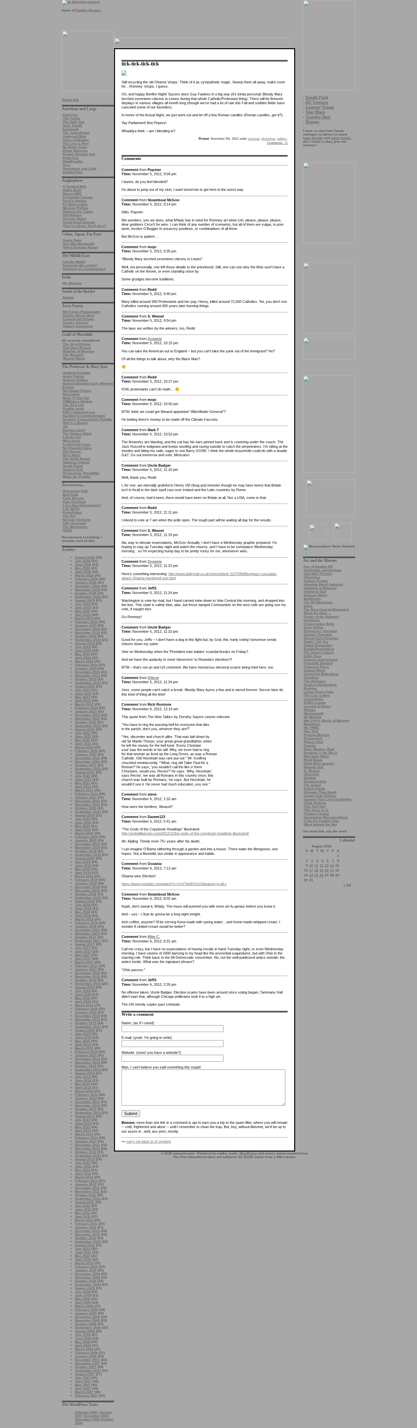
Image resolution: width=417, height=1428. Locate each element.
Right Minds (313, 760)
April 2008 (83, 1345)
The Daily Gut (73, 122)
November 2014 (87, 1062)
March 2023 (84, 704)
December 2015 (87, 1016)
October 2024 (85, 636)
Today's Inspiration (78, 326)
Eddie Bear (313, 656)
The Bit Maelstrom (318, 602)
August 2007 (85, 1374)
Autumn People (316, 581)
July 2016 (83, 991)
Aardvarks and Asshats (322, 570)
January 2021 (86, 797)
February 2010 (86, 1266)
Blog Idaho (71, 394)
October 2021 (85, 765)
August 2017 (85, 944)
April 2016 (83, 1001)
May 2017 (82, 955)
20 (327, 870)
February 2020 (86, 837)
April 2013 (83, 1130)
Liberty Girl (72, 437)
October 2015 (85, 1023)
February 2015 (86, 1051)
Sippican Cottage (76, 462)
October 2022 (85, 722)
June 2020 (83, 822)
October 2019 (85, 851)
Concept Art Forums (78, 319)
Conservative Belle (319, 624)
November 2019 (87, 847)
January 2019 (86, 883)
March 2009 (84, 1306)
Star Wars (315, 112)
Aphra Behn (72, 190)
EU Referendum (75, 204)
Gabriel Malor (314, 670)
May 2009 (82, 1299)
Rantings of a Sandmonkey (84, 269)
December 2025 (87, 586)
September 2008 (88, 1327)
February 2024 (86, 665)
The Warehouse (75, 527)
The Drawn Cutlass (319, 652)
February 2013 (86, 1137)
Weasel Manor (74, 358)
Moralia (310, 710)
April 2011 (83, 1216)
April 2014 (83, 1087)
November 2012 (87, 1148)
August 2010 (85, 1245)
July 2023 (83, 690)
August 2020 (85, 815)
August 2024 (85, 643)
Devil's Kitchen (75, 201)
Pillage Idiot (313, 742)
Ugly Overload (74, 523)
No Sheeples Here (77, 448)
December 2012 (87, 1145)
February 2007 (86, 1395)
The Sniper (312, 785)
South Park (317, 97)
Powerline (71, 158)
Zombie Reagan (88, 10)
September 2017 (88, 940)
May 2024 (82, 654)
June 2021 (83, 779)
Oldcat (153, 678)
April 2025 (83, 614)
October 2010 (85, 1238)
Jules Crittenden (76, 140)
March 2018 (84, 919)
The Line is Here (76, 143)
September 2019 (88, 854)
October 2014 (85, 1066)
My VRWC (311, 727)
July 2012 (83, 1163)
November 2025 (87, 589)
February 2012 (86, 1180)
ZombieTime (72, 172)
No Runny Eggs (75, 147)
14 (332, 865)
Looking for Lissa (77, 444)
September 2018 (88, 897)
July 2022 (83, 733)
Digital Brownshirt (318, 645)
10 (311, 865)
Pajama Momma (316, 735)
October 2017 (85, 937)
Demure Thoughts (318, 634)
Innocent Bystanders (320, 684)
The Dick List (73, 405)
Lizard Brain (313, 699)
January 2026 (86, 582)
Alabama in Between (320, 588)
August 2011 (84, 1202)
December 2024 (87, 629)
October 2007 (85, 1367)
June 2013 (83, 1123)
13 (327, 865)
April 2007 (83, 1388)
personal (253, 138)
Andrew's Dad (315, 591)
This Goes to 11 (316, 810)
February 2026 (86, 579)
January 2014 (86, 1098)
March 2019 (84, 876)
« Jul (347, 884)
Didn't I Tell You (316, 641)
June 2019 (83, 865)
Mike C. (154, 937)
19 (322, 870)
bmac (308, 606)
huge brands (313, 138)
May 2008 (82, 1342)
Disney (312, 122)
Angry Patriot (73, 376)
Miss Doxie (71, 441)
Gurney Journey (76, 322)
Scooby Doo (318, 117)
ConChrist (312, 620)
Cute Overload (74, 501)
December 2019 (87, 844)
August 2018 (85, 901)
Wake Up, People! (77, 476)
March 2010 (84, 1263)
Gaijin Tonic (72, 240)
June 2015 (83, 1037)
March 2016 (84, 1005)
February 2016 (86, 1009)
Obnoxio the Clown (78, 211)
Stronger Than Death (320, 792)
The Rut (69, 516)
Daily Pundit (72, 125)
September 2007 (88, 1370)
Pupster (310, 745)
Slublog (310, 778)
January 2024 (86, 668)
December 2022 (87, 715)
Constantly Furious (78, 197)
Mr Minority (313, 717)
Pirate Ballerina (75, 150)
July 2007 (83, 1377)
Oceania (155, 339)
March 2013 (84, 1134)
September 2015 (88, 1026)
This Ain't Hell (315, 806)
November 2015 (87, 1019)
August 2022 (85, 729)
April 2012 (83, 1173)
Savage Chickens (77, 519)
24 (311, 875)
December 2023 (87, 672)
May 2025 (82, 611)
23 (277, 143)
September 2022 (88, 726)
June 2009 (83, 1295)
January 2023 (86, 711)
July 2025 (83, 604)
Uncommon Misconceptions (326, 817)
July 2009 (83, 1292)
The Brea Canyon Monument (326, 609)
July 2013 (83, 1120)
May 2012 (82, 1170)
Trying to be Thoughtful (81, 473)
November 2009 (87, 1277)
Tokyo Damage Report (80, 247)
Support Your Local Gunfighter (328, 799)
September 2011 (88, 1198)
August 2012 (85, 1159)
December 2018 (87, 887)
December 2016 (87, 973)
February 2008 (86, 1352)
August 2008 (85, 1331)
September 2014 (88, 1069)
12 (322, 865)
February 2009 (86, 1309)
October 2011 (85, 1195)
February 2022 (86, 751)
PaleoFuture (72, 512)
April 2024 (83, 657)
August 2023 (85, 686)
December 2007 (87, 1360)
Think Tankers (315, 803)
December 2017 (87, 930)
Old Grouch (72, 451)
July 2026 (83, 561)
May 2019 (82, 869)
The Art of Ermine (77, 344)
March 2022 (84, 747)
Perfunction (313, 738)
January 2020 (86, 840)
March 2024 (84, 661)
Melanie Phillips (75, 208)
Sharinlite (311, 774)
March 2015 (84, 1048)
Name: (127, 1023)
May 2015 (82, 1041)
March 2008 (84, 1349)
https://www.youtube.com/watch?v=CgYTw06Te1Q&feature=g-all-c (174, 884)
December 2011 (87, 1188)
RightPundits (73, 161)
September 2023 (88, 683)
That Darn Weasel (77, 347)
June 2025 (83, 607)
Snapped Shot (315, 781)
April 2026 (83, 571)
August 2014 (85, 1073)
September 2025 (88, 597)
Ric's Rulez (71, 455)
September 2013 (88, 1112)
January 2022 (86, 754)
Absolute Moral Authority (323, 584)
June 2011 (83, 1209)
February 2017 (86, 966)
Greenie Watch (74, 218)
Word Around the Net (320, 824)
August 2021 (85, 772)
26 (322, 875)
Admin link (70, 100)
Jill (65, 426)
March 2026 (84, 575)
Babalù (68, 297)
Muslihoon (312, 724)
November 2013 (87, 1105)
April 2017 (83, 958)
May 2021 (82, 783)
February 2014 (86, 1094)
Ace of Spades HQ (318, 566)
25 (316, 875)
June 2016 (83, 994)
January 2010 (86, 1270)
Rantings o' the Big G (320, 753)
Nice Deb (311, 731)
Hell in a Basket (75, 423)
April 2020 (83, 829)
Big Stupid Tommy (77, 390)
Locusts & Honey (317, 706)
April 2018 (83, 915)
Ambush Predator (77, 373)
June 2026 (83, 564)
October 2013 (85, 1109)
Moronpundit (314, 713)
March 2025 (84, 618)
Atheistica (312, 577)
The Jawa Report (76, 132)
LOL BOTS (71, 509)
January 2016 (86, 1012)
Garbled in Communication (84, 415)
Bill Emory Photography (82, 312)
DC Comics (317, 102)
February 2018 (86, 923)
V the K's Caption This (321, 821)
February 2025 (86, 622)
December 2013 (87, 1102)
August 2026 (85, 557)
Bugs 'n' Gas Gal (76, 398)
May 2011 (82, 1213)
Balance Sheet (315, 595)
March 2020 (84, 833)
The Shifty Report (76, 458)
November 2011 (87, 1191)
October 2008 (85, 1324)
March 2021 (84, 790)
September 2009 (88, 1284)
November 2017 (87, 933)
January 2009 (86, 1313)
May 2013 (82, 1127)
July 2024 (83, 647)
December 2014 (87, 1059)
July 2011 (82, 1206)
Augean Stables (75, 380)
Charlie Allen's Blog (78, 315)
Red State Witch (316, 756)
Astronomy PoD (75, 491)
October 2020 (85, 808)
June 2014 (83, 1080)
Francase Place (316, 667)
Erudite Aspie (73, 408)
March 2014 (84, 1091)
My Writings (72, 283)
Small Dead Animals (79, 222)
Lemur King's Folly (319, 692)
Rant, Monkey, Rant (319, 749)
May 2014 (82, 1084)
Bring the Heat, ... (317, 613)
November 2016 (87, 976)
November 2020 (87, 804)
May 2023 (82, 697)
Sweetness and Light (79, 168)
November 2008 (87, 1320)
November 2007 (87, 1363)
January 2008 (86, 1356)
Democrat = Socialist (320, 631)
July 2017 (83, 948)
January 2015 (86, 1055)
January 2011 (85, 1227)
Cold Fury (70, 115)
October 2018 (85, 894)
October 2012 (85, 1152)
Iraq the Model (74, 261)
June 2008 (83, 1338)
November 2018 (87, 890)
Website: (128, 1052)
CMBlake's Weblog (77, 401)
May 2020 (82, 826)
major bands (341, 138)
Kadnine (310, 688)
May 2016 (82, 998)
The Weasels (73, 355)
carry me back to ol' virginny (148, 1141)
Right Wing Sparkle (319, 763)
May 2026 (82, 568)
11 (316, 865)
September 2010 (88, 1241)
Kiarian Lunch (74, 430)
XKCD (67, 530)
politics (282, 138)
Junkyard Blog (74, 136)
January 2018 (86, 926)
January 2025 (86, 625)
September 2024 (88, 640)
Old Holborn (72, 215)
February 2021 (86, 794)
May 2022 (82, 740)
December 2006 (96, 1416)
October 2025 (85, 593)
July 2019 (83, 862)
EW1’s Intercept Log (79, 412)
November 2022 (87, 718)
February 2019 (86, 880)
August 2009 (85, 1288)
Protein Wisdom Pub (79, 154)
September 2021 (88, 769)
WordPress (248, 1153)
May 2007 (82, 1385)
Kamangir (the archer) (80, 265)
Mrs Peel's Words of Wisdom (326, 720)
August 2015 (85, 1030)
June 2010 (83, 1252)
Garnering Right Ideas (321, 674)
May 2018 (82, 912)
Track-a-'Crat (73, 469)
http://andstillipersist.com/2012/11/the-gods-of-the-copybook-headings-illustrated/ (185, 833)
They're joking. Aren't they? (84, 226)
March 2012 (84, 1177)
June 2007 (83, 1381)
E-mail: (127, 1037)
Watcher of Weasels (78, 351)
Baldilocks (312, 599)
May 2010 (82, 1256)
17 (311, 870)
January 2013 (86, 1141)
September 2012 (88, 1155)
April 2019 (83, 872)
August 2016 (85, 987)
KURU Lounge (315, 702)
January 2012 (86, 1184)
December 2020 (87, 801)
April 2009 (83, 1302)
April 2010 (83, 1259)
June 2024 (83, 650)
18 (316, 870)
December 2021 (87, 758)
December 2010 (87, 1231)
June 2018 (83, 908)
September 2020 (88, 811)
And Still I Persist (318, 573)
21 (332, 870)
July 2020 (83, 819)
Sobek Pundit (314, 788)
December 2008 (87, 1317)
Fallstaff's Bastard (318, 663)
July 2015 (83, 1034)
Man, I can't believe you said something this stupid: (161, 1067)
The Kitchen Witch (77, 433)
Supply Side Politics (320, 796)
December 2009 (87, 1274)
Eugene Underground (321, 659)
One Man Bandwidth (78, 244)
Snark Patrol (73, 466)
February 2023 (86, 708)
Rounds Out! (314, 767)
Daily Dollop (313, 627)
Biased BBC (72, 193)
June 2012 (83, 1166)
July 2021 (83, 776)
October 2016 (85, 980)
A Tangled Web (74, 186)
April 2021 (83, 786)
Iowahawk (71, 129)
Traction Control (316, 813)
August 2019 (85, 858)
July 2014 (83, 1077)
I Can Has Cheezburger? (82, 505)
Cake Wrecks (73, 498)
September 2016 (88, 983)
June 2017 (83, 951)
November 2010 (87, 1234)
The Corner (71, 118)
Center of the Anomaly (321, 616)
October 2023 (85, 679)
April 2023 (83, 700)
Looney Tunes (320, 107)
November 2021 (87, 761)
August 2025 (85, 600)
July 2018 (83, 905)
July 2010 (83, 1249)
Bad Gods (71, 494)
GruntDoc (311, 677)
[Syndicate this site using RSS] (343, 539)
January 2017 (86, 969)
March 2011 (84, 1220)
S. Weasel (312, 770)
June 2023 (83, 693)
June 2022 (83, 736)
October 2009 (85, 1281)
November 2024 (87, 632)
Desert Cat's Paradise (321, 638)
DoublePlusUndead (319, 649)
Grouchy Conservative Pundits (87, 419)
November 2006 (87, 1419)
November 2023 (87, 675)
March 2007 (84, 1392)
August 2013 (85, 1116)
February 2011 (86, 1223)
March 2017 (84, 962)
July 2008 (83, 1334)
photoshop (268, 138)
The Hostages (315, 681)
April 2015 (83, 1044)
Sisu (66, 165)
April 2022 (83, 743)
